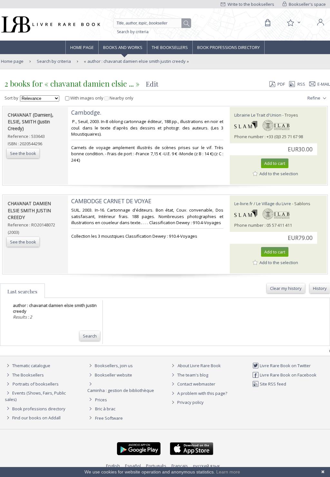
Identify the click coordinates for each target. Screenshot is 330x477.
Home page (82, 47)
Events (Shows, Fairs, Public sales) (35, 396)
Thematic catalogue (30, 365)
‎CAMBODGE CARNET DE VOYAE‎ (111, 201)
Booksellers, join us (113, 365)
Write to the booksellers (250, 4)
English (113, 466)
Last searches (22, 291)
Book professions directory (228, 47)
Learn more (228, 471)
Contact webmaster (195, 384)
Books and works (122, 47)
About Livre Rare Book (199, 365)
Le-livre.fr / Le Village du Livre (262, 203)
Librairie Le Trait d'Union (257, 115)
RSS (301, 84)
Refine (314, 98)
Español (133, 466)
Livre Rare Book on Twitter (285, 365)
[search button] (186, 23)
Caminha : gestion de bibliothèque (120, 390)
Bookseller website (113, 375)
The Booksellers (170, 47)
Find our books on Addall (36, 418)
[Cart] (267, 23)
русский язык (206, 466)
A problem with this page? (201, 393)
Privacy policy (190, 402)
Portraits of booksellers (36, 384)
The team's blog (192, 375)
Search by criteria (133, 31)
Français (179, 466)
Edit (152, 84)
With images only (86, 98)
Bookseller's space (307, 4)
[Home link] (50, 24)
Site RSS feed (272, 384)
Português (156, 466)
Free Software (109, 418)
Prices (101, 400)
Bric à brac (105, 409)
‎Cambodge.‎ (86, 112)
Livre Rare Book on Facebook (287, 375)
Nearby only (121, 98)
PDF (281, 84)
